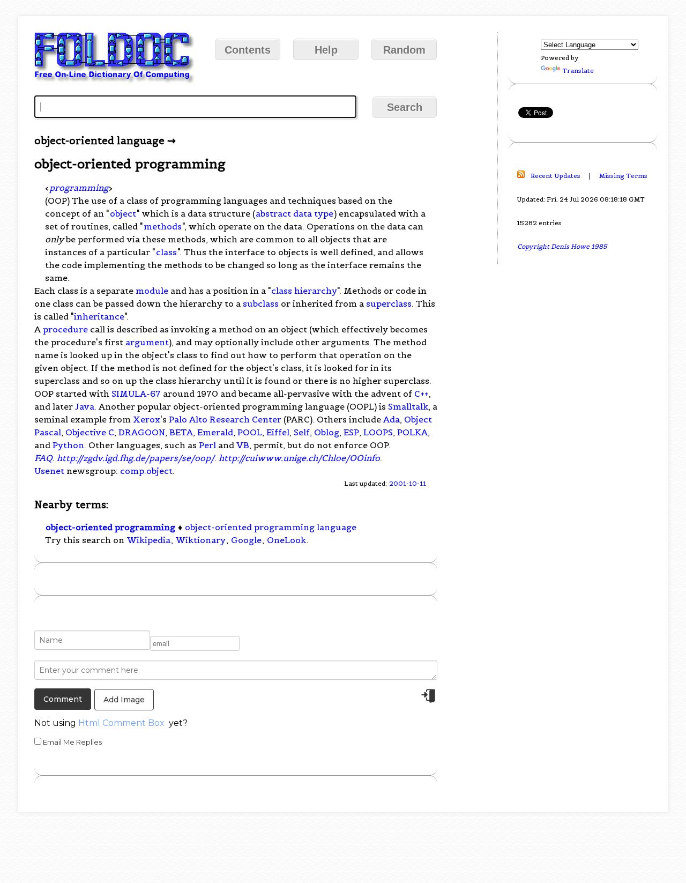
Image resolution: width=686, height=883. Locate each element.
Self (302, 432)
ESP (351, 432)
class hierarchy (304, 290)
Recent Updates (555, 176)
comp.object (146, 470)
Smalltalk (408, 406)
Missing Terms (623, 176)
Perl (207, 445)
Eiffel (277, 432)
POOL (249, 432)
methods (163, 226)
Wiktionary (201, 540)
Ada (391, 419)
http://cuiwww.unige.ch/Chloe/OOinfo (299, 457)
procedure (65, 329)
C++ (421, 393)
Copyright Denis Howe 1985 (562, 246)
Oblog (326, 432)
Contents (248, 50)
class (166, 252)
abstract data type (294, 213)
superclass (389, 303)
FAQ (43, 457)
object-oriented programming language (270, 527)
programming (78, 187)
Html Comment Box (121, 723)
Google (246, 540)
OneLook (286, 540)
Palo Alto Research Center (225, 419)
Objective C (89, 432)
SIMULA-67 (136, 393)
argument (147, 342)
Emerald (215, 432)
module (152, 290)
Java (84, 406)
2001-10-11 (407, 483)
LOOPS (378, 432)
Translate (578, 70)
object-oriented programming (110, 527)
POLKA (412, 432)
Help (326, 50)
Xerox (146, 419)
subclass (261, 303)
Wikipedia (148, 540)
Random (404, 50)
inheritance (99, 316)
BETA (181, 432)
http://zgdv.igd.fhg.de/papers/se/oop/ (135, 457)
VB (242, 445)
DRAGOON (141, 432)
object (123, 213)
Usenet (49, 470)
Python (68, 445)
